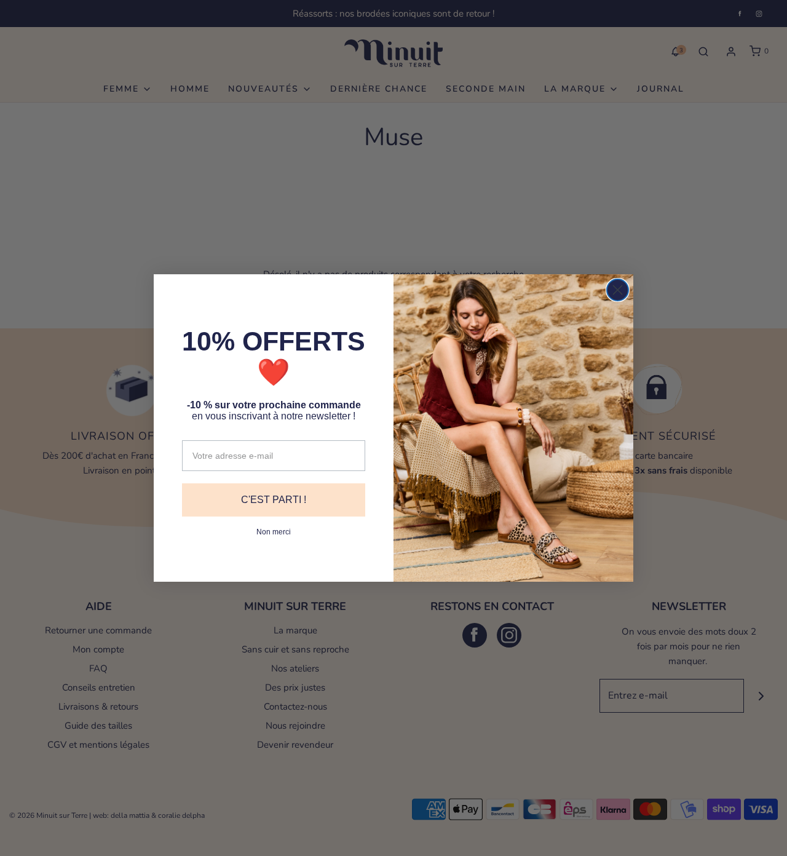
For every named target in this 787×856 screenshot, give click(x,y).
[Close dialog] (617, 290)
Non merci (273, 532)
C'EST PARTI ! (273, 499)
